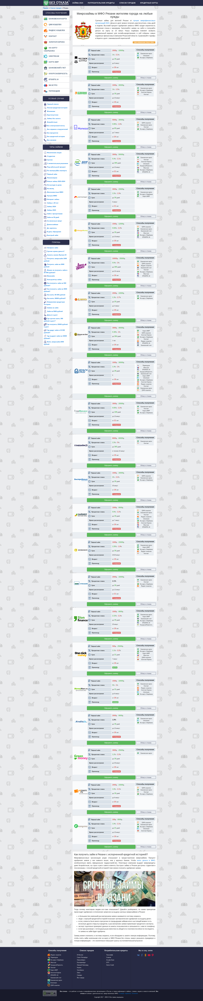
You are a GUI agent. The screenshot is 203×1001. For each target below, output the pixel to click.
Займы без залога (53, 118)
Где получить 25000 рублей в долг (56, 325)
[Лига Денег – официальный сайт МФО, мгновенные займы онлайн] (81, 266)
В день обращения (54, 231)
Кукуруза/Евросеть (58, 74)
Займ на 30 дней (53, 217)
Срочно (50, 160)
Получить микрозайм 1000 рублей (55, 260)
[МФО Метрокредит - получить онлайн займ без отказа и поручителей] (81, 197)
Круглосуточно (52, 115)
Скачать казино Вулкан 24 (56, 255)
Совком (108, 957)
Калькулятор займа (54, 279)
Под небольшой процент (56, 167)
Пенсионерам (52, 177)
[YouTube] (149, 955)
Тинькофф (109, 955)
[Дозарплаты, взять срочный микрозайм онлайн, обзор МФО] (81, 299)
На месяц (50, 188)
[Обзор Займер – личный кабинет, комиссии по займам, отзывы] (81, 514)
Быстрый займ (52, 235)
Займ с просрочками (54, 213)
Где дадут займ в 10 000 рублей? (54, 331)
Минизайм (51, 276)
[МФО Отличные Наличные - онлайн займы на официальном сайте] (81, 93)
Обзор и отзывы (145, 78)
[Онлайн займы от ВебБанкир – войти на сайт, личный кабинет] (81, 550)
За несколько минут (54, 221)
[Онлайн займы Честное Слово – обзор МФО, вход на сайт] (81, 59)
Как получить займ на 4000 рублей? (55, 290)
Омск (78, 972)
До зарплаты (52, 228)
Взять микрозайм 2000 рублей (54, 343)
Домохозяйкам (52, 224)
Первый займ (52, 174)
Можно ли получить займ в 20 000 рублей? (55, 271)
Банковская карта (57, 19)
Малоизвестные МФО (55, 192)
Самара (79, 975)
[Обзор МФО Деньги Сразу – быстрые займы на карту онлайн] (81, 370)
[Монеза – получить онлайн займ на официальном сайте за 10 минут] (81, 126)
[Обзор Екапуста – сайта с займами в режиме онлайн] (81, 826)
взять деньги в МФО (146, 860)
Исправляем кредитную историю (54, 303)
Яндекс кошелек (56, 30)
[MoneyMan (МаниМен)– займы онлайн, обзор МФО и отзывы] (81, 689)
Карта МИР (53, 62)
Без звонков (51, 140)
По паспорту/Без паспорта (57, 170)
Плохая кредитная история (57, 108)
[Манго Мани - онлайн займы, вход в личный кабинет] (81, 230)
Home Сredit (110, 965)
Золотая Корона (56, 42)
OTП (107, 962)
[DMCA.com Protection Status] (50, 993)
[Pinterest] (152, 955)
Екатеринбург (81, 962)
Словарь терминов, (125, 993)
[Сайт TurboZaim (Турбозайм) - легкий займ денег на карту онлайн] (81, 583)
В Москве (80, 955)
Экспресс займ (52, 248)
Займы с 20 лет (52, 203)
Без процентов (52, 133)
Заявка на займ (52, 308)
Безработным (52, 122)
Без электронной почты (56, 125)
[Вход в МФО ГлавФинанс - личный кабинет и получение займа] (81, 411)
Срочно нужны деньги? (55, 251)
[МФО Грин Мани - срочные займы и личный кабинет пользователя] (81, 757)
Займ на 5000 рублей (55, 311)
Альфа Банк (110, 960)
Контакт (52, 36)
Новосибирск (81, 960)
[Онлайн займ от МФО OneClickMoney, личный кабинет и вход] (81, 654)
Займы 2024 (51, 206)
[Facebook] (142, 955)
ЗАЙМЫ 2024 (77, 3)
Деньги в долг (52, 315)
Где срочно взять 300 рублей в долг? (53, 320)
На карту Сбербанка (50, 49)
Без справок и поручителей (57, 129)
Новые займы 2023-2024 (56, 181)
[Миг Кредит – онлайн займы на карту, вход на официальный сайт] (81, 162)
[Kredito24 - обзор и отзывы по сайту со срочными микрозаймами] (81, 721)
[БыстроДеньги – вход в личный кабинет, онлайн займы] (81, 479)
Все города (80, 977)
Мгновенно (51, 111)
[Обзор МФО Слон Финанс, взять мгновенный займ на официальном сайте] (81, 618)
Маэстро (52, 85)
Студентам (51, 156)
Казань (79, 967)
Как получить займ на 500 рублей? (55, 284)
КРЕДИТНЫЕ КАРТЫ (149, 3)
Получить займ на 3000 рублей (54, 265)
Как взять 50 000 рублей (56, 295)
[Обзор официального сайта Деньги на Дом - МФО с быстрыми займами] (81, 334)
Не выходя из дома (54, 185)
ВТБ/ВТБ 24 (53, 79)
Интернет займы (53, 199)
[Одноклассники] (145, 955)
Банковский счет (57, 68)
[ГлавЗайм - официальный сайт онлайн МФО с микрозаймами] (81, 445)
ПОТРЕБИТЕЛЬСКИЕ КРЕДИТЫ (101, 3)
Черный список (53, 104)
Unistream (53, 56)
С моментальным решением (57, 163)
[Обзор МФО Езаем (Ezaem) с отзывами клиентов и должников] (81, 791)
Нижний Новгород (82, 965)
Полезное (135, 993)
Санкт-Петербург (82, 957)
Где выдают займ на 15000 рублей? (55, 337)
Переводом (54, 91)
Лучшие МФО (52, 195)
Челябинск (80, 970)
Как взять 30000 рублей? (56, 298)
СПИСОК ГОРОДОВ (127, 3)
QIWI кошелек (54, 24)
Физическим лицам (54, 152)
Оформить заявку (111, 78)
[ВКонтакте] (138, 955)
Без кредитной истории (56, 136)
